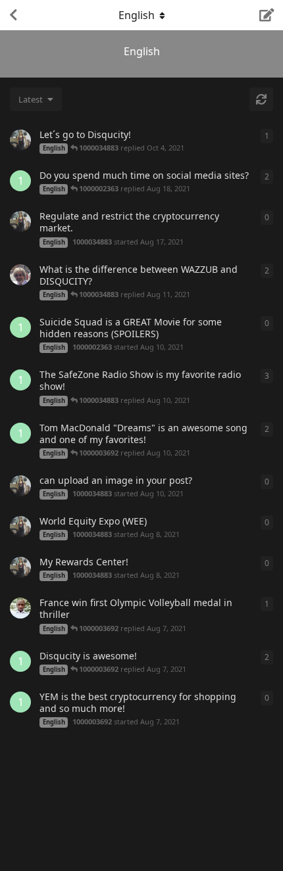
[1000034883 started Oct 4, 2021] (20, 140)
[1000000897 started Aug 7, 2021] (20, 608)
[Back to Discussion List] (13, 15)
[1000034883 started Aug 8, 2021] (20, 526)
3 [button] (267, 375)
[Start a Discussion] (267, 15)
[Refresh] (261, 99)
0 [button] (267, 217)
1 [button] (267, 135)
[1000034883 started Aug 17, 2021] (20, 221)
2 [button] (267, 176)
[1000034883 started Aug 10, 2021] (20, 485)
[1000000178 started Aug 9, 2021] (20, 274)
